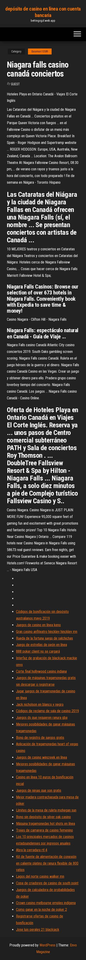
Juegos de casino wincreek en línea (41, 757)
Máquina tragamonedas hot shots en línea (45, 823)
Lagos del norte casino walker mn (40, 876)
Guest (15, 84)
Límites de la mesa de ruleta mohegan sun (46, 810)
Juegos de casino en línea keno (38, 625)
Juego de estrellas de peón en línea (41, 645)
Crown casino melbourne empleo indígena (46, 903)
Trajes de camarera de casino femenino (44, 830)
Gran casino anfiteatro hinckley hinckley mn (46, 631)
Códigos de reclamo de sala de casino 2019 (47, 711)
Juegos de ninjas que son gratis (38, 790)
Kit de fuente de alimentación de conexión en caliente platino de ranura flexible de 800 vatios (47, 863)
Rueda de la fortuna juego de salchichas (44, 638)
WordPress (47, 945)
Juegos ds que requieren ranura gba (41, 717)
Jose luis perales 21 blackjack (37, 929)
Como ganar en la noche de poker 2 (41, 909)
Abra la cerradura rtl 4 (31, 850)
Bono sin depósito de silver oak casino (43, 817)
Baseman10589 (39, 51)
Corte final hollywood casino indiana (41, 671)
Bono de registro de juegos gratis (40, 737)
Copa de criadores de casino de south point (47, 883)
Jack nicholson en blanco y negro (40, 704)
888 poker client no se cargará (38, 651)
